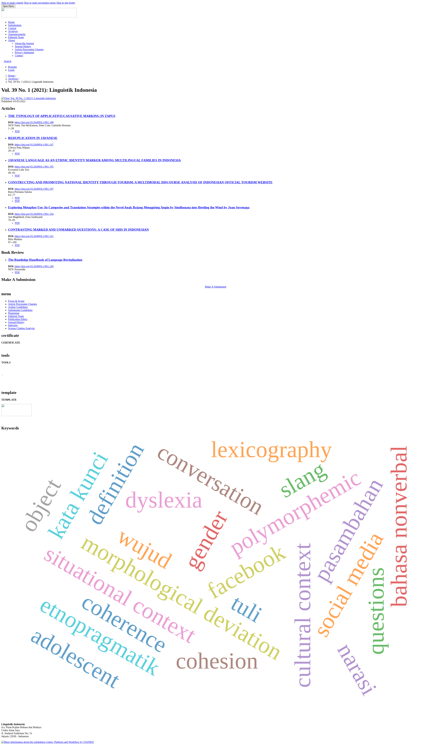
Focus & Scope (16, 301)
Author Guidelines (18, 307)
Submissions (14, 25)
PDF (17, 131)
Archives (13, 31)
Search (7, 61)
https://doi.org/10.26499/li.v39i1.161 (34, 236)
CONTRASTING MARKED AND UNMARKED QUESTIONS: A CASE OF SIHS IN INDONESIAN (78, 229)
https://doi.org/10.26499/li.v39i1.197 (34, 188)
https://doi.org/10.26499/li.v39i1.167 (34, 144)
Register (12, 67)
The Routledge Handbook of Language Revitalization (45, 260)
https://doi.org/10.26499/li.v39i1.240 (34, 266)
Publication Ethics (17, 319)
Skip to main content (12, 2)
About (11, 40)
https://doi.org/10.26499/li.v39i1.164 (34, 214)
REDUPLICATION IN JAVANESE (32, 138)
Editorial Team (16, 37)
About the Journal (24, 43)
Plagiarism (13, 313)
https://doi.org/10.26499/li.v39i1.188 (34, 122)
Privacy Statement (24, 52)
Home (11, 22)
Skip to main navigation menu (40, 2)
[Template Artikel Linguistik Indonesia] (16, 415)
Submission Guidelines (20, 310)
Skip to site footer (65, 2)
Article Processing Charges (29, 49)
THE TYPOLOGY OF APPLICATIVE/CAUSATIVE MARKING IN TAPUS (61, 116)
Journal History (23, 46)
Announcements (16, 34)
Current (12, 28)
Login (11, 70)
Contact (19, 55)
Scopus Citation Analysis (21, 328)
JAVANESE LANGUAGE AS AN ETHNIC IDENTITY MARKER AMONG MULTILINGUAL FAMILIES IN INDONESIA (94, 160)
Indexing (13, 325)
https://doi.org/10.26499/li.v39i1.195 (34, 166)
